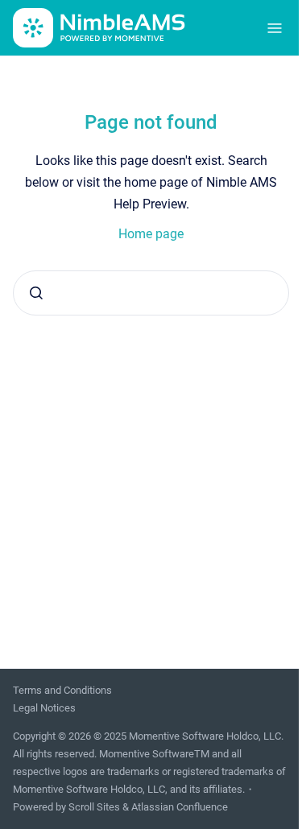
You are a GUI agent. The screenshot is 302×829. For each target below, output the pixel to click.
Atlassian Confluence (179, 807)
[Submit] (36, 293)
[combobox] (151, 293)
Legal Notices (44, 708)
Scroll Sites (94, 807)
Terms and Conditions (62, 690)
